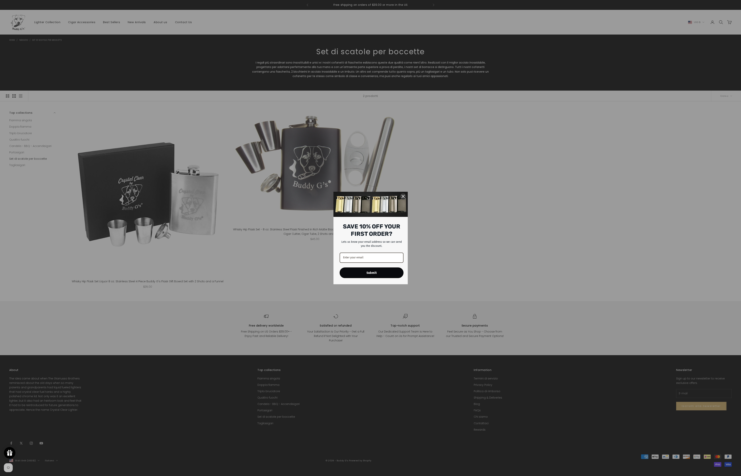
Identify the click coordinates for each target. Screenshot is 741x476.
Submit (371, 273)
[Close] (403, 196)
